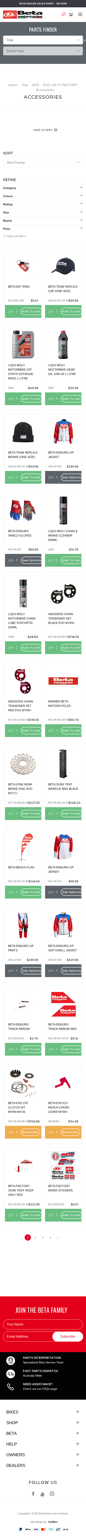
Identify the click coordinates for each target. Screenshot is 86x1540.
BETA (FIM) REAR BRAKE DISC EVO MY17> (20, 789)
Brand (7, 220)
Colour (8, 196)
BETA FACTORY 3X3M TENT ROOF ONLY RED (21, 1190)
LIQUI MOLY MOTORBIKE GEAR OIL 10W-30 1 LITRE (62, 369)
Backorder (30, 1132)
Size (6, 212)
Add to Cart (31, 311)
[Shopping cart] (71, 15)
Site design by (38, 1522)
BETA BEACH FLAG (21, 867)
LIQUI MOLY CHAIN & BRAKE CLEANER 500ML (62, 535)
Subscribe (67, 1336)
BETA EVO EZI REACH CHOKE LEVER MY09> (58, 1107)
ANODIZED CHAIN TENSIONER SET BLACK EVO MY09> (61, 618)
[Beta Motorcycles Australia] (24, 14)
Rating (8, 204)
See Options (71, 477)
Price (6, 228)
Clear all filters (16, 236)
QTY (11, 311)
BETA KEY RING (19, 286)
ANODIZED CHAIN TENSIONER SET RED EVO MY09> (20, 706)
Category (9, 188)
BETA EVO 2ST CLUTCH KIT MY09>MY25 (18, 1107)
